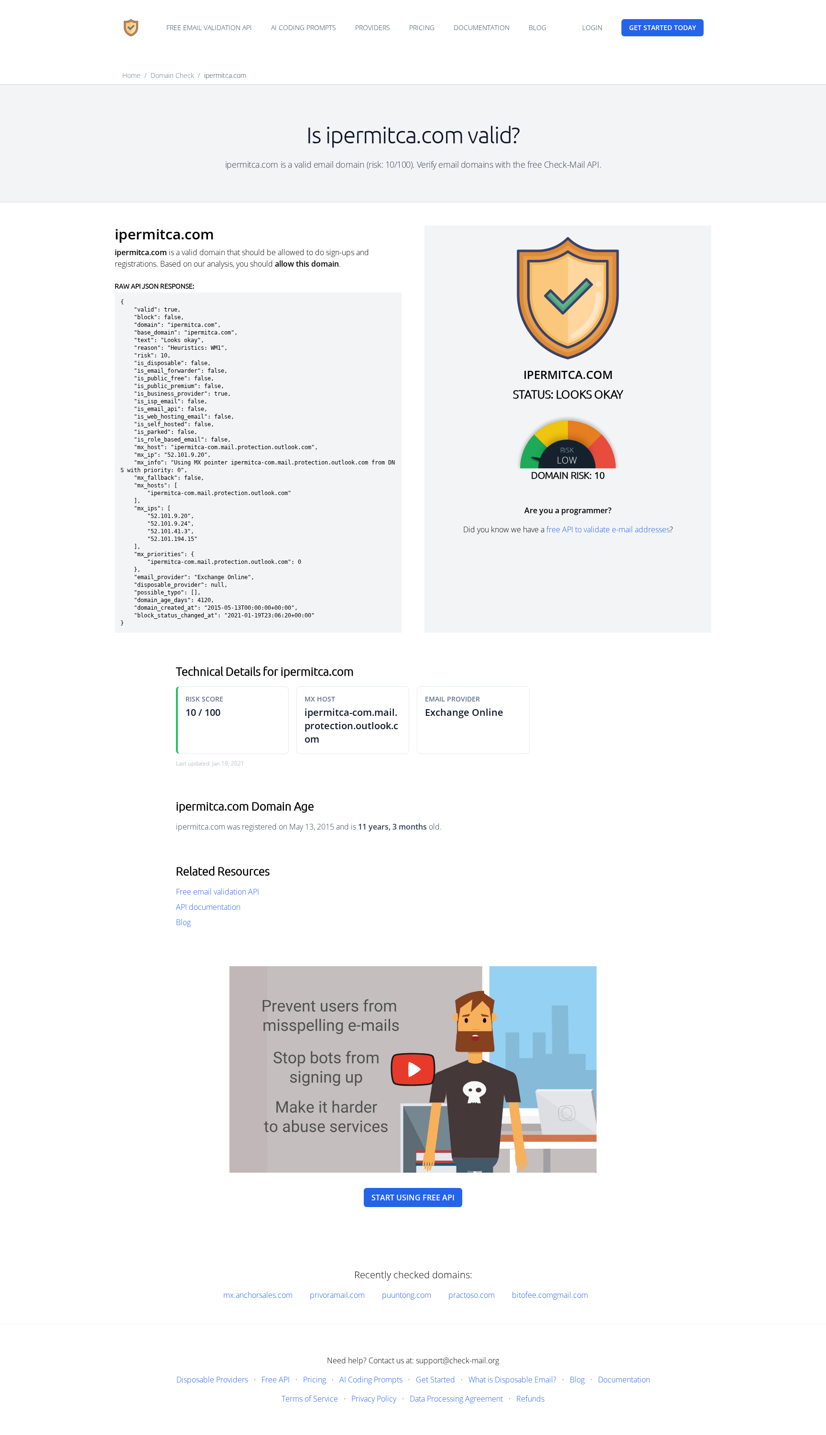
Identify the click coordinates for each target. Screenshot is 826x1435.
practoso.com (471, 1295)
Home (131, 75)
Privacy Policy (373, 1398)
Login (592, 27)
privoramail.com (337, 1295)
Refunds (530, 1398)
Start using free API (413, 1197)
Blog (537, 27)
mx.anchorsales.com (258, 1295)
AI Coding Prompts (303, 27)
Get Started (435, 1379)
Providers (372, 27)
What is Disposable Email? (512, 1379)
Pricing (422, 27)
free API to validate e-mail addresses (608, 529)
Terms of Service (310, 1398)
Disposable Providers (212, 1379)
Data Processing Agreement (456, 1398)
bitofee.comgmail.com (550, 1295)
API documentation (208, 907)
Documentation (482, 27)
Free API (275, 1379)
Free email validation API (209, 27)
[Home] (131, 27)
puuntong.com (406, 1295)
